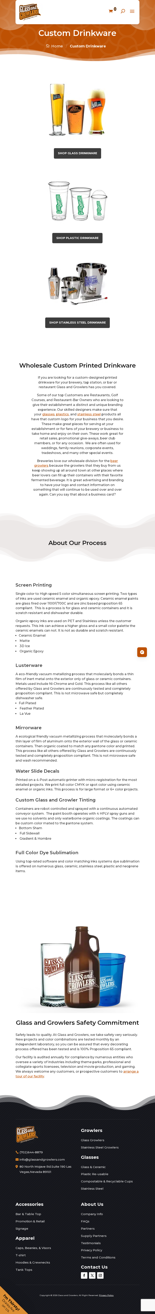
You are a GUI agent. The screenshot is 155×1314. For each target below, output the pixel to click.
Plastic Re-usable (94, 1174)
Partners (88, 1228)
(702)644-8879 (31, 1152)
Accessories (29, 1204)
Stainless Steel (92, 1188)
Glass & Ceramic (93, 1167)
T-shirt (21, 1255)
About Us (92, 1204)
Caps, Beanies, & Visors (33, 1248)
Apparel (25, 1238)
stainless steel (89, 414)
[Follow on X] (92, 1275)
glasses (48, 414)
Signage (22, 1228)
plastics (62, 414)
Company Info (92, 1214)
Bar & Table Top (28, 1214)
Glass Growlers (92, 1140)
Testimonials (91, 1243)
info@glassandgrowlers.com (42, 1159)
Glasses (90, 1157)
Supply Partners (94, 1236)
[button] (14, 1300)
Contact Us (94, 1267)
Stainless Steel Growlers (100, 1147)
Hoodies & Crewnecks (33, 1262)
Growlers (91, 1130)
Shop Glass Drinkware (77, 153)
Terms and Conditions (98, 1257)
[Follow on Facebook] (84, 1275)
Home (57, 46)
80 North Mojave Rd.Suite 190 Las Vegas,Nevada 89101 (45, 1169)
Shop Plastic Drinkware (77, 238)
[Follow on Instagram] (100, 1275)
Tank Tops (24, 1270)
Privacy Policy (91, 1250)
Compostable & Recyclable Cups (107, 1181)
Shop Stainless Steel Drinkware (77, 322)
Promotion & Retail (30, 1221)
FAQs (85, 1221)
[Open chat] (142, 652)
